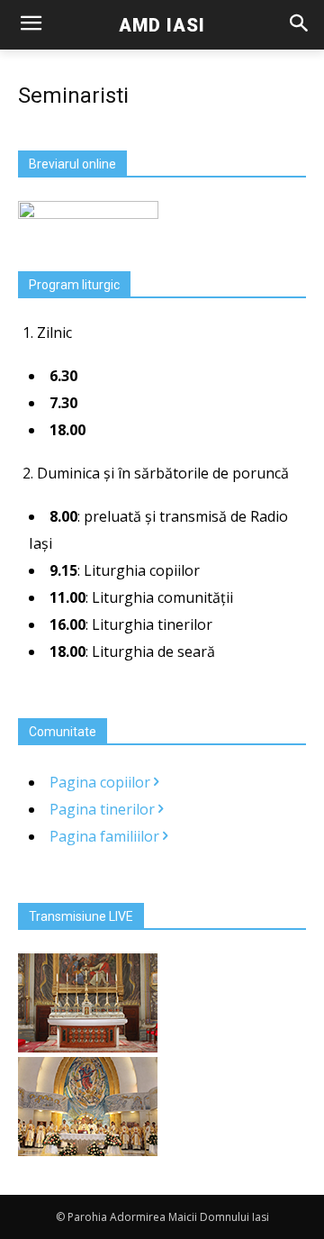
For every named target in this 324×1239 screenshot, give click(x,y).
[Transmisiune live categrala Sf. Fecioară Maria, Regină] (88, 1151)
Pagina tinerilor (104, 809)
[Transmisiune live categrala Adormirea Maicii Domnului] (88, 1047)
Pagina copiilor (102, 782)
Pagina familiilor (106, 836)
